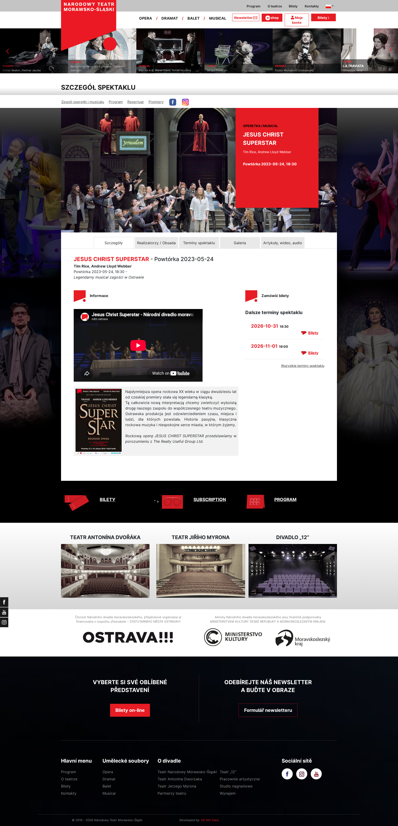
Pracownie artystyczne (240, 779)
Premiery (156, 102)
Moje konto (297, 20)
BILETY (107, 499)
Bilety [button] (293, 6)
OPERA (145, 18)
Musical (109, 793)
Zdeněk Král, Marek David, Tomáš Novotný (96, 70)
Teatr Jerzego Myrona (177, 786)
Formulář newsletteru (268, 710)
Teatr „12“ (228, 772)
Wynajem (228, 793)
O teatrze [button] (275, 6)
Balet (106, 786)
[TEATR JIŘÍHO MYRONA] (200, 571)
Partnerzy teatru (172, 793)
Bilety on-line (130, 710)
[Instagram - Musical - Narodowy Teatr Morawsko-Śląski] (185, 102)
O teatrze (69, 779)
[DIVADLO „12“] (293, 571)
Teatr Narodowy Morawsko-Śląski (187, 772)
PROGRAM (285, 499)
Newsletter (243, 18)
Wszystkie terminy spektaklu (302, 366)
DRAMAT (169, 18)
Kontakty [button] (312, 6)
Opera (107, 772)
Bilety (323, 18)
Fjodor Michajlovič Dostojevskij (226, 70)
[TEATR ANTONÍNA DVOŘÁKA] (105, 571)
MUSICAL (217, 18)
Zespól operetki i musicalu (82, 102)
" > (156, 501)
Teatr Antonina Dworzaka (180, 779)
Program (116, 102)
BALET (193, 18)
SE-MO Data (210, 820)
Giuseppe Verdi (284, 70)
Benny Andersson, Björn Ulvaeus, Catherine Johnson (29, 68)
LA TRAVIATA (285, 66)
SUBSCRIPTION (209, 499)
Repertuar (135, 102)
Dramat (108, 779)
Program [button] (253, 6)
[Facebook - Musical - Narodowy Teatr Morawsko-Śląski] (172, 102)
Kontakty (68, 793)
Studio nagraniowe (236, 786)
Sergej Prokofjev (149, 70)
